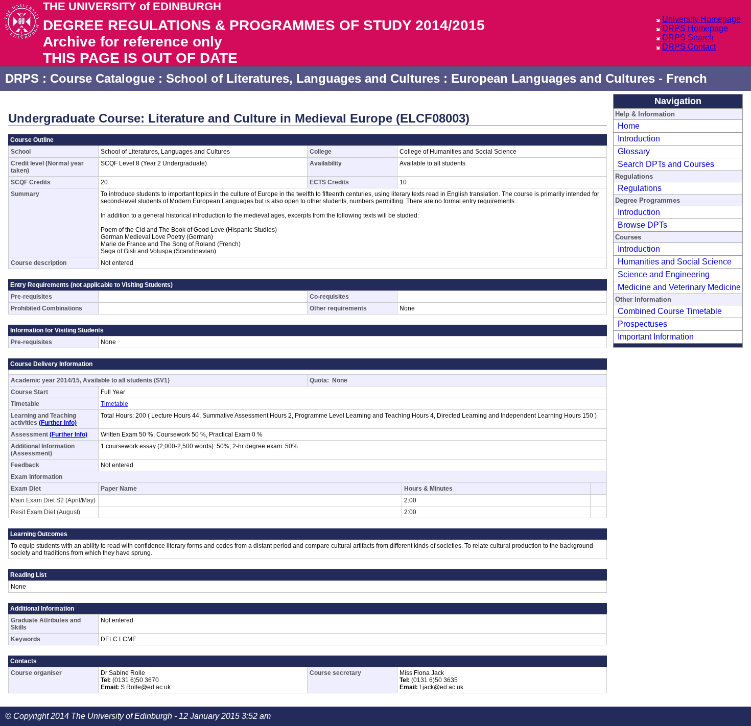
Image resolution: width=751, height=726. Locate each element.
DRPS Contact (689, 46)
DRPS (22, 78)
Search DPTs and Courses (666, 164)
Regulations (640, 188)
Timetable (114, 403)
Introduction (639, 138)
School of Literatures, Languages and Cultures (303, 78)
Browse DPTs (642, 225)
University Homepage (701, 19)
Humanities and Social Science (675, 261)
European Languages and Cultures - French (579, 78)
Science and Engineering (664, 274)
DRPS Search (688, 37)
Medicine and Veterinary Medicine (679, 287)
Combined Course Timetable (670, 311)
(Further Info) (58, 422)
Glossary (634, 151)
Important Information (656, 336)
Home (629, 126)
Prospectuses (642, 324)
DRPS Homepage (695, 28)
